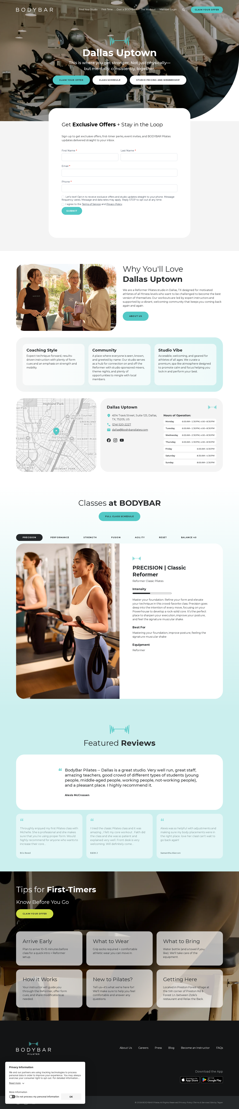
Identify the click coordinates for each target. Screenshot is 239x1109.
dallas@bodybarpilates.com (130, 429)
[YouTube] (122, 440)
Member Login (168, 9)
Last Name (128, 150)
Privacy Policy (114, 204)
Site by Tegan (216, 1102)
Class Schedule (110, 80)
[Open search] (183, 10)
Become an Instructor (195, 1047)
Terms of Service (91, 204)
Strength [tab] (90, 537)
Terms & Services (201, 1102)
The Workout (148, 9)
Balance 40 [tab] (189, 537)
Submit (71, 210)
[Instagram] (115, 440)
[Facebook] (109, 440)
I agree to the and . (94, 204)
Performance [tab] (59, 537)
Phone (67, 181)
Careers (143, 1047)
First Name (69, 150)
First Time (107, 9)
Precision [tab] (29, 537)
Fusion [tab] (116, 537)
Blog (171, 1047)
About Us (135, 316)
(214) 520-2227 (121, 424)
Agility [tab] (140, 537)
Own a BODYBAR (127, 9)
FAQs (219, 1047)
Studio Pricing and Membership (158, 80)
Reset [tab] (163, 537)
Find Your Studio (88, 9)
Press (158, 1047)
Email (66, 166)
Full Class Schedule (119, 516)
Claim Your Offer (207, 9)
